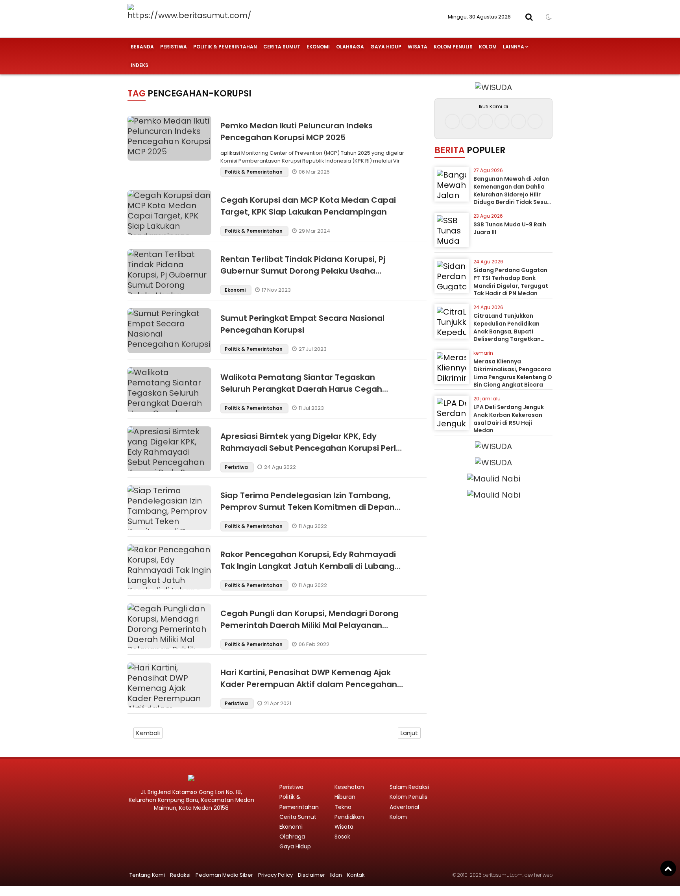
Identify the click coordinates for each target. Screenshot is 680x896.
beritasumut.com (502, 875)
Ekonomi (318, 46)
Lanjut (409, 733)
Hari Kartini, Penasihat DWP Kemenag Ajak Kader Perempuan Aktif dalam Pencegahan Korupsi (308, 684)
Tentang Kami (147, 875)
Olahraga (350, 46)
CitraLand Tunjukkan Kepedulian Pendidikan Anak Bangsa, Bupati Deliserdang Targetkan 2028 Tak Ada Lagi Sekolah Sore (512, 335)
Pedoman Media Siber (224, 875)
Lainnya (513, 46)
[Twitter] (485, 121)
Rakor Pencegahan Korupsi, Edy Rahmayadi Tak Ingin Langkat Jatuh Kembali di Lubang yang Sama (308, 566)
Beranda (142, 46)
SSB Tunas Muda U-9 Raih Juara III (509, 228)
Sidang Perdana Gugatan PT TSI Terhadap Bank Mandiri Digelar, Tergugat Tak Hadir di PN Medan (510, 281)
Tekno (342, 807)
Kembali (148, 733)
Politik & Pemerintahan (225, 46)
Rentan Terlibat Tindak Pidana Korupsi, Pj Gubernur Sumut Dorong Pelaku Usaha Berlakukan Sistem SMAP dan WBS (302, 271)
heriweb (543, 875)
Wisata (417, 46)
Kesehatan (349, 787)
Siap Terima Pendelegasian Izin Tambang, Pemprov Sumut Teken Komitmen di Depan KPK (307, 507)
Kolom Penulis (453, 46)
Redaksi (180, 875)
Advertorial (404, 807)
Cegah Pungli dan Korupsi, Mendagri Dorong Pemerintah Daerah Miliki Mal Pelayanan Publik (309, 625)
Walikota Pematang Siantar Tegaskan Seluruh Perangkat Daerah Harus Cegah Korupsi (301, 389)
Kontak (356, 875)
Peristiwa (173, 46)
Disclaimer (311, 875)
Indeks (139, 65)
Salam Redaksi (409, 787)
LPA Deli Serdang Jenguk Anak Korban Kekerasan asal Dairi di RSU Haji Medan (508, 418)
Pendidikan (349, 817)
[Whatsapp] (518, 121)
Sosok (342, 836)
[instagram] (469, 121)
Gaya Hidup (385, 46)
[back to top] (668, 868)
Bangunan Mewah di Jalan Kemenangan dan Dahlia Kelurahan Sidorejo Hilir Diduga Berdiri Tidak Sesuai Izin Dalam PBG (512, 194)
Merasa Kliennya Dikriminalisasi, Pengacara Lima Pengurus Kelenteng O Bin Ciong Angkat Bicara (512, 373)
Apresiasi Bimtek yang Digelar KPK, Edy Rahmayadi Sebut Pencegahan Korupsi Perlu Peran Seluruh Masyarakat (310, 448)
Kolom (488, 46)
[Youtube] (502, 121)
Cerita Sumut (281, 46)
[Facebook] (452, 121)
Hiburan (344, 797)
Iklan (336, 875)
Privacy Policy (275, 875)
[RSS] (535, 121)
